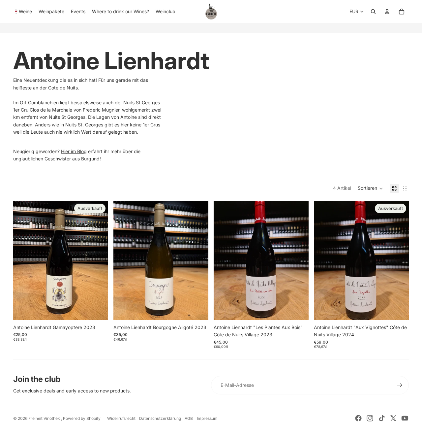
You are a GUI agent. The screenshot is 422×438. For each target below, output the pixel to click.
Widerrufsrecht (121, 418)
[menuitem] (22, 11)
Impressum (207, 418)
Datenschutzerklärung (160, 418)
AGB (189, 418)
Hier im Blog (74, 151)
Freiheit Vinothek (44, 418)
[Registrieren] (399, 385)
